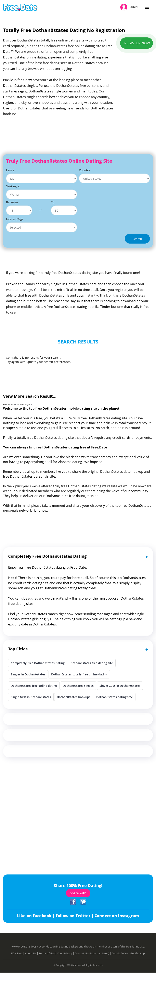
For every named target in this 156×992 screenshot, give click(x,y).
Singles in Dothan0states (28, 674)
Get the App (137, 953)
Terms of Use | (48, 953)
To (52, 202)
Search (137, 239)
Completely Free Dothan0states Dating (38, 663)
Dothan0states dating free (114, 697)
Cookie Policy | (121, 953)
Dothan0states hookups (73, 697)
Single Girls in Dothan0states (31, 697)
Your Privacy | (66, 953)
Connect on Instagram (116, 915)
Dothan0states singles (78, 686)
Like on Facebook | (36, 915)
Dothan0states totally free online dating (79, 674)
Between (12, 202)
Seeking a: (13, 186)
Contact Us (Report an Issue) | (93, 953)
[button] (129, 7)
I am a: (10, 170)
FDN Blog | (18, 953)
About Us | (32, 953)
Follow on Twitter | (75, 915)
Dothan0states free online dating (34, 686)
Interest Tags (14, 219)
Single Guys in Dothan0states (120, 686)
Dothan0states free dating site (91, 663)
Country (84, 170)
